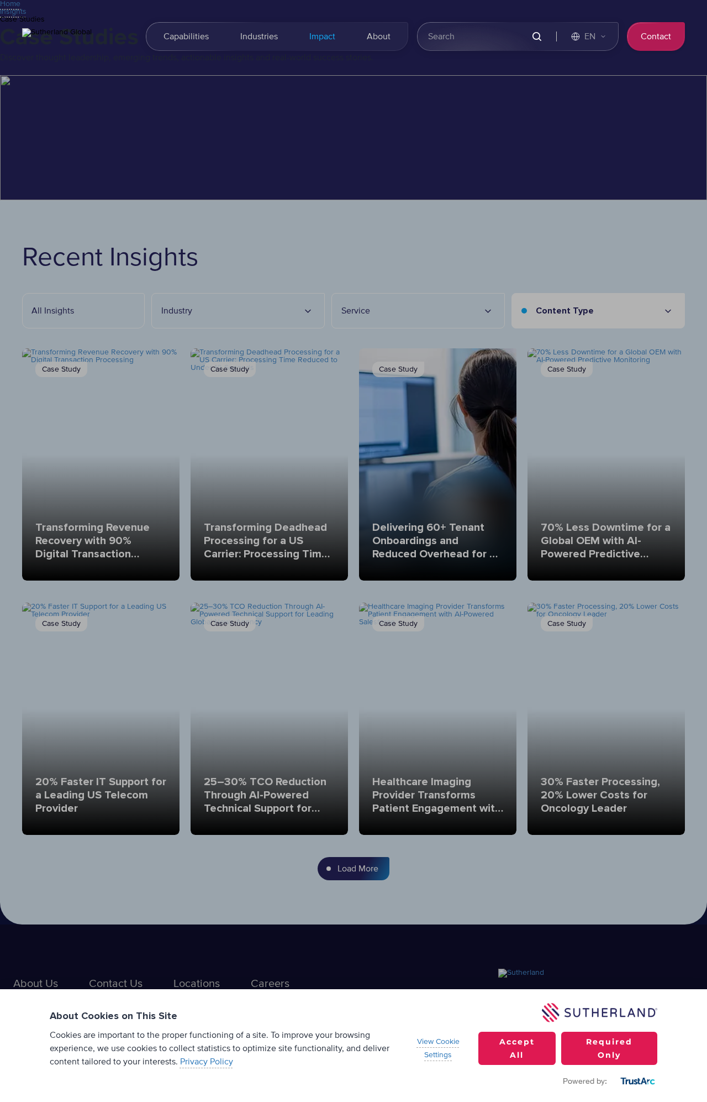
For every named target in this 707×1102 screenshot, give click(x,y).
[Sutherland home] (77, 36)
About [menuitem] (379, 36)
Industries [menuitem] (259, 36)
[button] (589, 36)
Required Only (609, 1048)
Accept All (517, 1048)
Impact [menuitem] (322, 36)
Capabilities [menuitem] (186, 36)
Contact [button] (656, 36)
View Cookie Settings (438, 1048)
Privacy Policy (206, 1061)
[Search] (537, 37)
